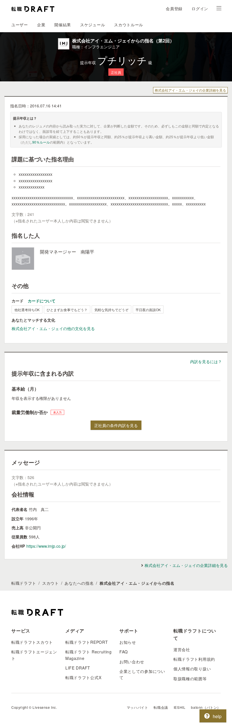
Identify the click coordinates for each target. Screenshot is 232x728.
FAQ (123, 652)
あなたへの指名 (79, 583)
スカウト (50, 583)
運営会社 (181, 649)
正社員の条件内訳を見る (116, 425)
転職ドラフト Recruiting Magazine (88, 655)
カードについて (41, 301)
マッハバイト (137, 707)
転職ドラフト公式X (83, 677)
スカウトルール (128, 24)
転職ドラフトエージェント (34, 655)
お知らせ (127, 642)
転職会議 (161, 707)
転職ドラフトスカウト (32, 642)
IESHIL (180, 707)
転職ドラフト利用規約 (194, 659)
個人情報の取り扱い (192, 668)
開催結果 (62, 24)
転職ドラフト (23, 583)
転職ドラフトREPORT (86, 642)
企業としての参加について (142, 674)
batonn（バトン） (206, 707)
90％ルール (41, 142)
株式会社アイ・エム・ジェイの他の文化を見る (53, 328)
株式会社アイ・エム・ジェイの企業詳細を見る (190, 90)
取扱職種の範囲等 (190, 678)
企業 (41, 24)
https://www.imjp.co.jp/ (46, 546)
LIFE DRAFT (77, 668)
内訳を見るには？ (206, 361)
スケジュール (92, 24)
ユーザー (19, 24)
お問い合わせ (131, 661)
